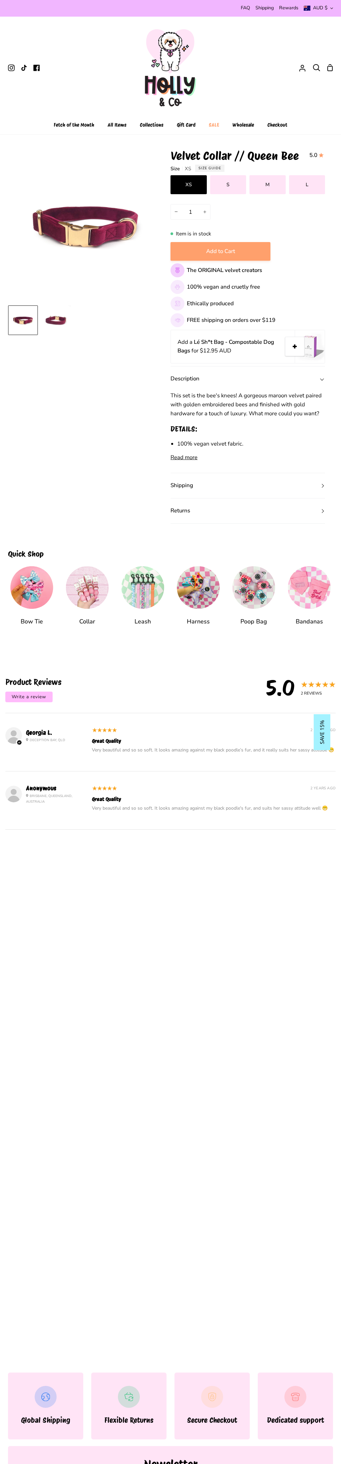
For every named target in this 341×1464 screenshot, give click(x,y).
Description (184, 378)
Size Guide (209, 168)
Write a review (29, 697)
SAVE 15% (322, 732)
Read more (183, 457)
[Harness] (198, 600)
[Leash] (143, 600)
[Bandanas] (309, 600)
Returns (180, 510)
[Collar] (87, 600)
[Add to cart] (294, 346)
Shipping (181, 485)
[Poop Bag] (254, 600)
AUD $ (320, 8)
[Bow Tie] (32, 600)
